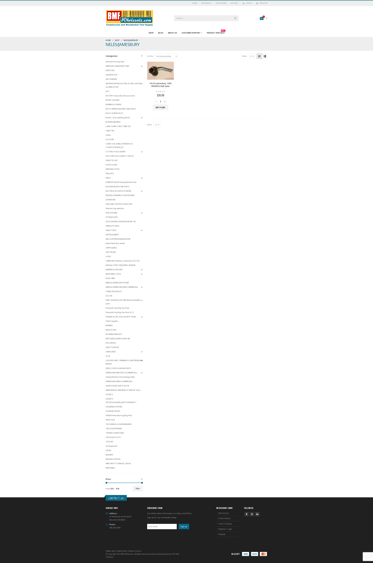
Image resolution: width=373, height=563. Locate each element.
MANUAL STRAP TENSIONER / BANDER (120, 265)
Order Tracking (225, 523)
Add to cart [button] (160, 107)
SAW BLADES (111, 351)
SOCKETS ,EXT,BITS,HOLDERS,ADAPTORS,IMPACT (121, 401)
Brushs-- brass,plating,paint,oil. (118, 117)
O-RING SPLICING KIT (114, 291)
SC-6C (108, 356)
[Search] (235, 18)
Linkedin (257, 514)
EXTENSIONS (111, 199)
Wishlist (222, 534)
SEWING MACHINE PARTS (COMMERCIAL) (121, 372)
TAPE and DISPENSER (114, 428)
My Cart (234, 3)
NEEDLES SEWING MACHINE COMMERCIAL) (122, 287)
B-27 (107, 91)
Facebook (246, 514)
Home (194, 3)
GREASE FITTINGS (112, 226)
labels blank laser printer (115, 243)
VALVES (108, 450)
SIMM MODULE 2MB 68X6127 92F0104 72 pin (123, 390)
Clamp (108, 135)
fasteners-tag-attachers (115, 208)
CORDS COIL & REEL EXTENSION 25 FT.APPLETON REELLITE (119, 146)
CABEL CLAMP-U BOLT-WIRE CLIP (118, 126)
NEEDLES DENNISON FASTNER (117, 282)
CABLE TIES (110, 130)
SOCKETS (109, 394)
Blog (160, 33)
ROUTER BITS (111, 343)
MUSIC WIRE (110, 278)
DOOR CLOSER (111, 164)
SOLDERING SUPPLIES (114, 406)
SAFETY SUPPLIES (112, 347)
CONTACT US (116, 498)
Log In (249, 3)
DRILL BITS (110, 173)
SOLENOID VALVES (113, 411)
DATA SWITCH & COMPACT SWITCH (120, 156)
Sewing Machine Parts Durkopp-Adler (120, 377)
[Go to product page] (160, 71)
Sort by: (150, 56)
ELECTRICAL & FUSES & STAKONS (118, 191)
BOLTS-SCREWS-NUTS (114, 113)
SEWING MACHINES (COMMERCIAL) (119, 381)
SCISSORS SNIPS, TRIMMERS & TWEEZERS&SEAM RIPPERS (124, 362)
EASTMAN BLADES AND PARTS (117, 186)
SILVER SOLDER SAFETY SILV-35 (117, 386)
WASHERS (109, 455)
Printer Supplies (112, 321)
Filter (138, 488)
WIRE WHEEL (110, 468)
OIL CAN (109, 296)
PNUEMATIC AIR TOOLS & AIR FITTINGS (121, 316)
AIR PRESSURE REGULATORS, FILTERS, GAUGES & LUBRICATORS (123, 85)
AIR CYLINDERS (111, 79)
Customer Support (191, 33)
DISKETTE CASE (111, 160)
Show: (244, 56)
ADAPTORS (110, 70)
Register (263, 3)
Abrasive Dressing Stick (115, 61)
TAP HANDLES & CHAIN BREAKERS (119, 424)
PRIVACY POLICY (134, 551)
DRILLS (108, 178)
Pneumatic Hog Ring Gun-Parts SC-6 (119, 312)
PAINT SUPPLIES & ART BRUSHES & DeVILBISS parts (123, 302)
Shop (151, 33)
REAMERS (109, 325)
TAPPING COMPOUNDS (115, 433)
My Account (221, 3)
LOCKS (108, 256)
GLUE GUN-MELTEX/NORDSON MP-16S (121, 221)
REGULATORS (111, 330)
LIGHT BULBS (111, 252)
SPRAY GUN (110, 420)
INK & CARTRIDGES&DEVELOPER (118, 239)
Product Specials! (216, 32)
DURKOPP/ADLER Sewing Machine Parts (121, 182)
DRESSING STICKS (112, 169)
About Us (172, 33)
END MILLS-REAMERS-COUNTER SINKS (120, 195)
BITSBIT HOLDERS (112, 100)
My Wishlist (207, 3)
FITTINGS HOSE (112, 217)
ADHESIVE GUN (111, 75)
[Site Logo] (130, 18)
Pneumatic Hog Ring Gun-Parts (117, 308)
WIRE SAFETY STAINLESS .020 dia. (118, 463)
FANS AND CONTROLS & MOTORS (119, 204)
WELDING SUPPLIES (113, 459)
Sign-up (184, 526)
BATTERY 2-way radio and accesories (120, 95)
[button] (259, 56)
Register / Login (225, 529)
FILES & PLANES (111, 213)
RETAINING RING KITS (114, 334)
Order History (225, 518)
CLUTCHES (110, 139)
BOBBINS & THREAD (113, 104)
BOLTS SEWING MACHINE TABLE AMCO (121, 109)
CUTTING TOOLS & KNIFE (115, 151)
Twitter (252, 514)
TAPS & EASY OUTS (113, 437)
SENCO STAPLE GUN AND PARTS (118, 368)
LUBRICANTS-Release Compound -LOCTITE (122, 261)
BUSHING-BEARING (113, 122)
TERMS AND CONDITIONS (116, 551)
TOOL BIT (109, 441)
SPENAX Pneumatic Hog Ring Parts (119, 415)
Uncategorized (111, 446)
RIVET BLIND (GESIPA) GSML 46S (118, 338)
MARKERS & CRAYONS (114, 269)
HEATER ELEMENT (112, 234)
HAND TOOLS (111, 230)
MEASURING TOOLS (113, 274)
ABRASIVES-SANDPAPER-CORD (117, 66)
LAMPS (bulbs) (111, 247)
